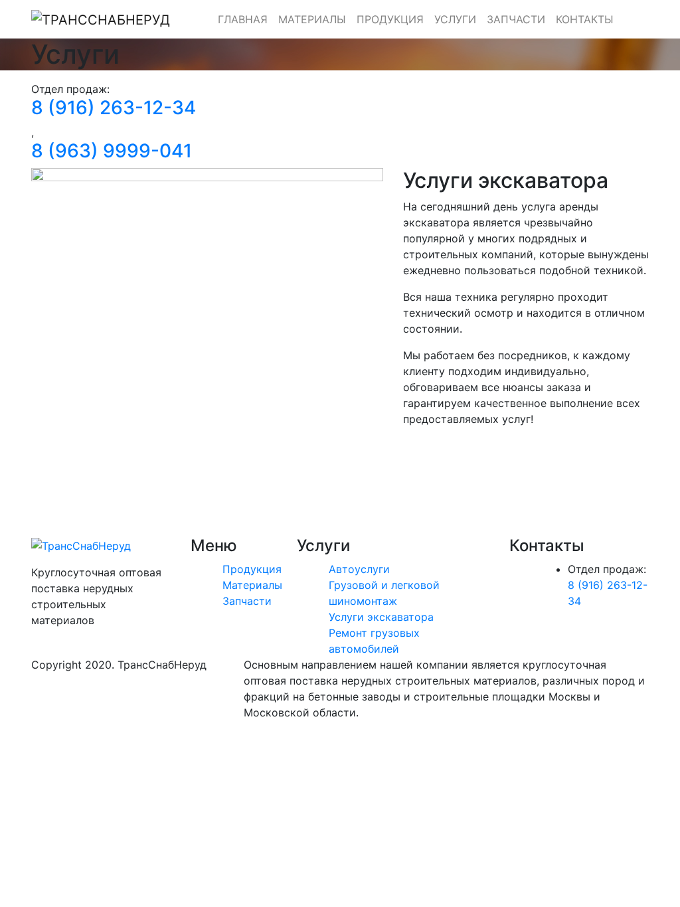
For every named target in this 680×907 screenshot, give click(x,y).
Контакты (585, 19)
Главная (243, 19)
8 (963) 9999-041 (111, 150)
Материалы (312, 19)
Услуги (455, 19)
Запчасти (516, 19)
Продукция (390, 19)
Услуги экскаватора (381, 616)
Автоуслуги (359, 569)
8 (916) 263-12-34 (113, 107)
